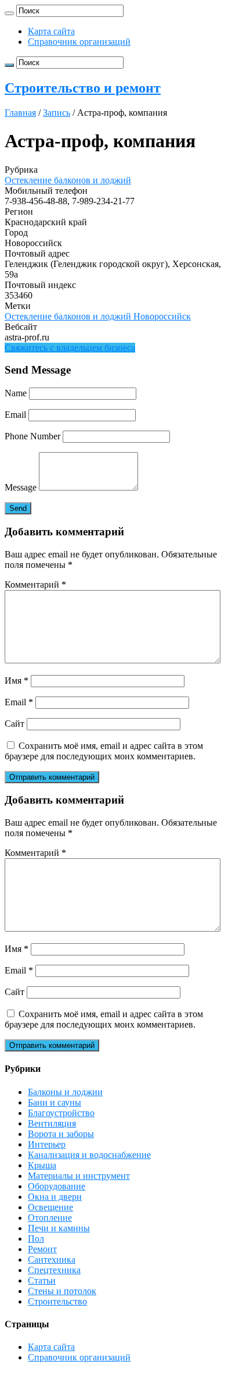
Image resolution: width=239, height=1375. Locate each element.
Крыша (42, 1165)
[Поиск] (9, 13)
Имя (16, 680)
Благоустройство (61, 1113)
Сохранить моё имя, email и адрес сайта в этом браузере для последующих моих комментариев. (104, 751)
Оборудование (56, 1186)
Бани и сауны (54, 1102)
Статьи (42, 1280)
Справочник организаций (79, 42)
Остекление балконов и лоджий (68, 180)
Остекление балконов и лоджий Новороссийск (98, 316)
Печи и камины (59, 1228)
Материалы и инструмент (79, 1176)
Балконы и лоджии (65, 1092)
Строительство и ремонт (83, 87)
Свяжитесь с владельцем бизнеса (70, 348)
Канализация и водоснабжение (89, 1155)
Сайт (14, 724)
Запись (56, 113)
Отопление (50, 1218)
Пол (36, 1238)
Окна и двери (55, 1197)
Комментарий (35, 584)
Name (16, 393)
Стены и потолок (62, 1291)
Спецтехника (54, 1270)
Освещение (50, 1207)
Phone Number (32, 436)
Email (15, 415)
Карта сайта (51, 31)
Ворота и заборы (61, 1134)
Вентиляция (52, 1123)
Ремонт (42, 1249)
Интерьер (47, 1144)
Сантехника (51, 1259)
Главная (20, 113)
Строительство (57, 1301)
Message (21, 487)
